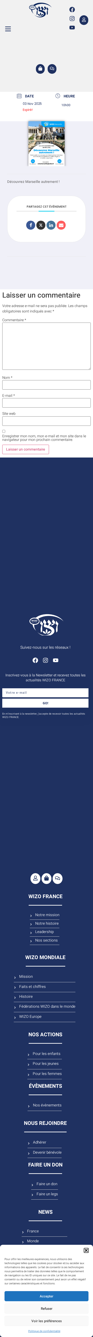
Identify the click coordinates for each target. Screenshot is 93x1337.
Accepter (46, 1296)
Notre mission (47, 915)
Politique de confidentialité (44, 1331)
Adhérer (39, 1142)
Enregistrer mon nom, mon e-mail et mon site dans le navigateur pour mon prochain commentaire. (44, 438)
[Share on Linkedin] (51, 225)
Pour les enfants (46, 1054)
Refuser (46, 1308)
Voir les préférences (46, 1321)
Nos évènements (47, 1105)
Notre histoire (47, 923)
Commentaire (14, 320)
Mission (26, 976)
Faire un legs (47, 1194)
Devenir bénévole (47, 1152)
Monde (33, 1241)
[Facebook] (72, 9)
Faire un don (47, 1184)
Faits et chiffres (32, 987)
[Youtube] (72, 27)
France (33, 1231)
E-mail (8, 395)
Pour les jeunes (46, 1063)
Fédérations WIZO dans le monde (47, 1006)
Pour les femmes (47, 1074)
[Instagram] (72, 18)
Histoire (26, 996)
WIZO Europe (30, 1016)
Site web (9, 413)
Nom (7, 377)
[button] (86, 1250)
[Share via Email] (61, 225)
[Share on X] (40, 225)
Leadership (44, 931)
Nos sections (46, 940)
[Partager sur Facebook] (30, 225)
